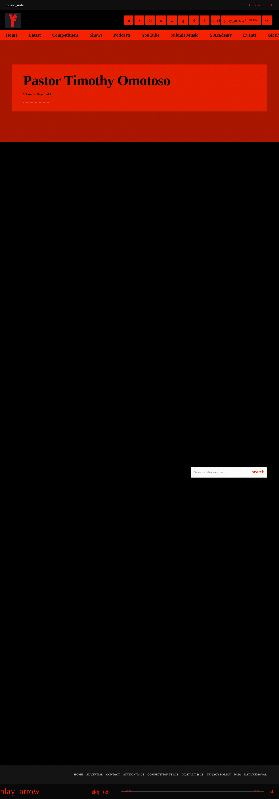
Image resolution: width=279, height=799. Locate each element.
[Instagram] (263, 5)
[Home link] (13, 20)
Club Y (215, 336)
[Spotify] (255, 5)
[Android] (271, 5)
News (84, 181)
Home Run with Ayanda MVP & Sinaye (237, 313)
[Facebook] (267, 5)
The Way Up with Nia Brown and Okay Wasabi (237, 249)
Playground (207, 211)
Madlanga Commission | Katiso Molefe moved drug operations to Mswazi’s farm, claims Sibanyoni (234, 442)
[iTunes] (259, 5)
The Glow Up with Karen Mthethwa (235, 269)
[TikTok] (250, 5)
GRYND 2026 (209, 712)
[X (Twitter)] (246, 5)
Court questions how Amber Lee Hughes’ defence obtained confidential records (234, 420)
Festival (203, 704)
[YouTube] (242, 5)
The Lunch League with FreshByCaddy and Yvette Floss (237, 293)
